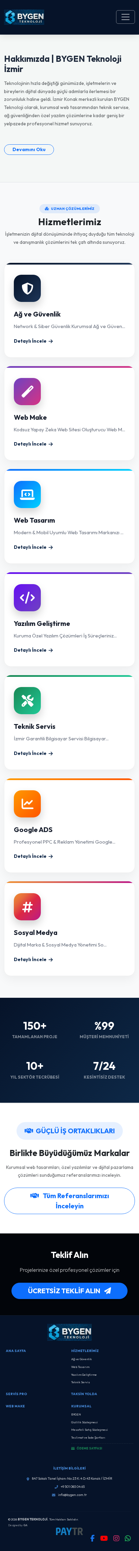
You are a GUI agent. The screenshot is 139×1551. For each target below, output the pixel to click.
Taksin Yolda (84, 1394)
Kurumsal (81, 1406)
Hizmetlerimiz (85, 1351)
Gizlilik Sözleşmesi (84, 1422)
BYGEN (76, 1414)
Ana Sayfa (16, 1351)
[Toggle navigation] (125, 17)
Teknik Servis (80, 1382)
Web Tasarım (80, 1367)
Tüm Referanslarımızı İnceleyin (75, 1200)
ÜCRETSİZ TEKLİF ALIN (65, 1290)
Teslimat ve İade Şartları (88, 1437)
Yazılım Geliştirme (84, 1374)
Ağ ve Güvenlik (81, 1359)
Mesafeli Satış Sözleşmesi (89, 1429)
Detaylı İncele (30, 341)
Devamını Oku (29, 149)
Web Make (15, 1406)
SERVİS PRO (16, 1394)
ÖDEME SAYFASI (89, 1448)
